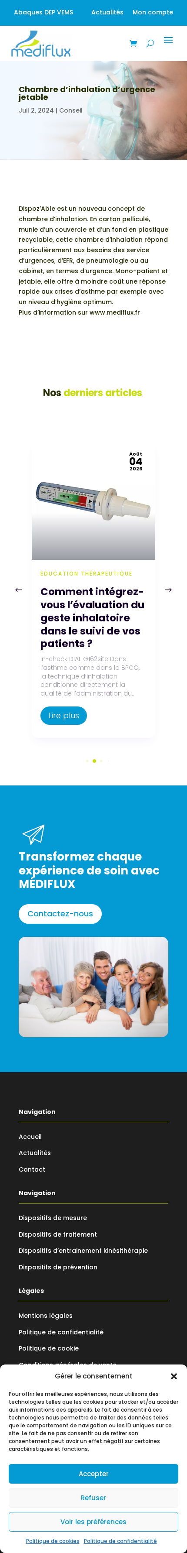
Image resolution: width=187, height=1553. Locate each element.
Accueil (30, 1136)
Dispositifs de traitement (58, 1234)
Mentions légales (46, 1315)
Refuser (93, 1497)
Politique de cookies (53, 1541)
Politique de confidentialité (120, 1541)
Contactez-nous (60, 913)
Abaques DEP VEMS (43, 12)
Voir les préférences (93, 1521)
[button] (174, 1376)
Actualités (107, 12)
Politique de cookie (49, 1348)
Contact (32, 1169)
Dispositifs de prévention (58, 1267)
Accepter (94, 1473)
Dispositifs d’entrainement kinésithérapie (83, 1250)
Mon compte (153, 12)
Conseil (71, 110)
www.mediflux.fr (115, 312)
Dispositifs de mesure (53, 1218)
